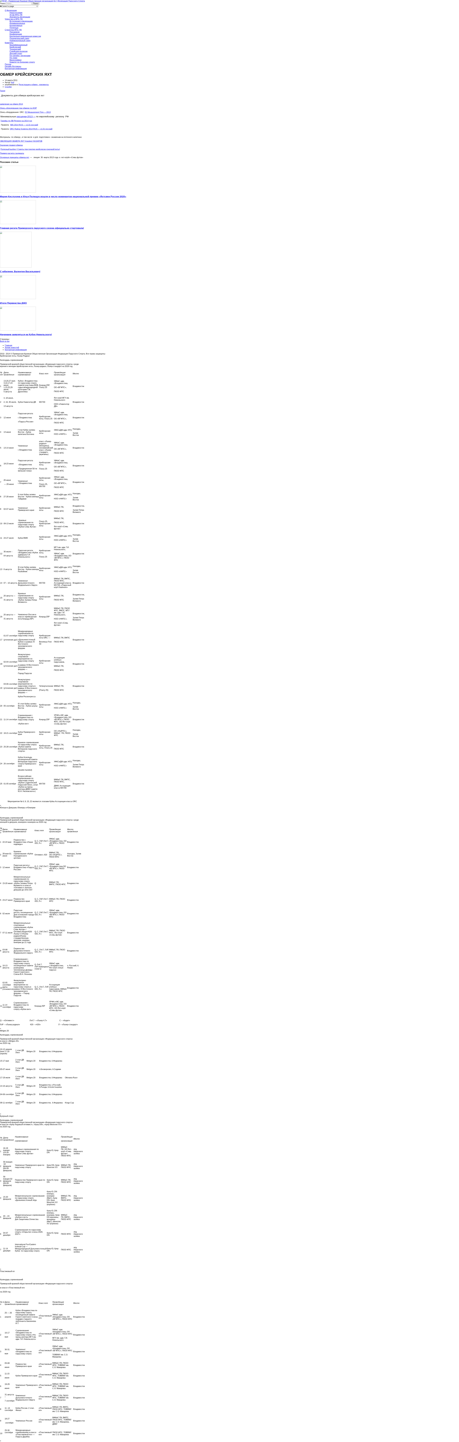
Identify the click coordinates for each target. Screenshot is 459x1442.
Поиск (2, 4)
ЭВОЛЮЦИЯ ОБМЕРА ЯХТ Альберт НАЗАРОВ (21, 141)
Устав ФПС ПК (16, 15)
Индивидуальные (17, 23)
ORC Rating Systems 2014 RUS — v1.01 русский (31, 129)
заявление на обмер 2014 (11, 104)
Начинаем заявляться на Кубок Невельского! (26, 334)
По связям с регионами (20, 56)
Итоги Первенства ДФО (13, 303)
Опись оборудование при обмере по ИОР (18, 108)
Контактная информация (16, 69)
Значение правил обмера (11, 145)
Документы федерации (20, 17)
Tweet (2, 91)
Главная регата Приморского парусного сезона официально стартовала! (42, 228)
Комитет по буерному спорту (22, 62)
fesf (12, 82)
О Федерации (11, 10)
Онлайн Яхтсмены (13, 66)
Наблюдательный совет (20, 41)
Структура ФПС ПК (13, 30)
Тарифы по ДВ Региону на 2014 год (16, 121)
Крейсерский (15, 47)
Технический (15, 49)
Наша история (16, 13)
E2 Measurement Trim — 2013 (38, 112)
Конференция (16, 34)
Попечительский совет (19, 38)
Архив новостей (12, 348)
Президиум (14, 32)
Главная (8, 345)
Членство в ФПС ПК (14, 19)
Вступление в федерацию (21, 21)
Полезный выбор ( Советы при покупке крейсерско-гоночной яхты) (30, 149)
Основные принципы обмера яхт (14, 157)
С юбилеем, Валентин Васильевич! (20, 271)
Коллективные (16, 26)
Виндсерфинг (16, 60)
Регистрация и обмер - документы (34, 85)
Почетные (14, 28)
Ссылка (8, 87)
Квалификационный (18, 45)
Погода (8, 64)
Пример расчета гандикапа (12, 153)
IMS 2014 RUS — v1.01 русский (24, 125)
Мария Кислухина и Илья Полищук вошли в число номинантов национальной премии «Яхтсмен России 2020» (63, 196)
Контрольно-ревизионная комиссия (25, 36)
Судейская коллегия (18, 51)
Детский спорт (16, 53)
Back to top (4, 341)
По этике (13, 58)
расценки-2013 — (26, 116)
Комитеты (9, 43)
